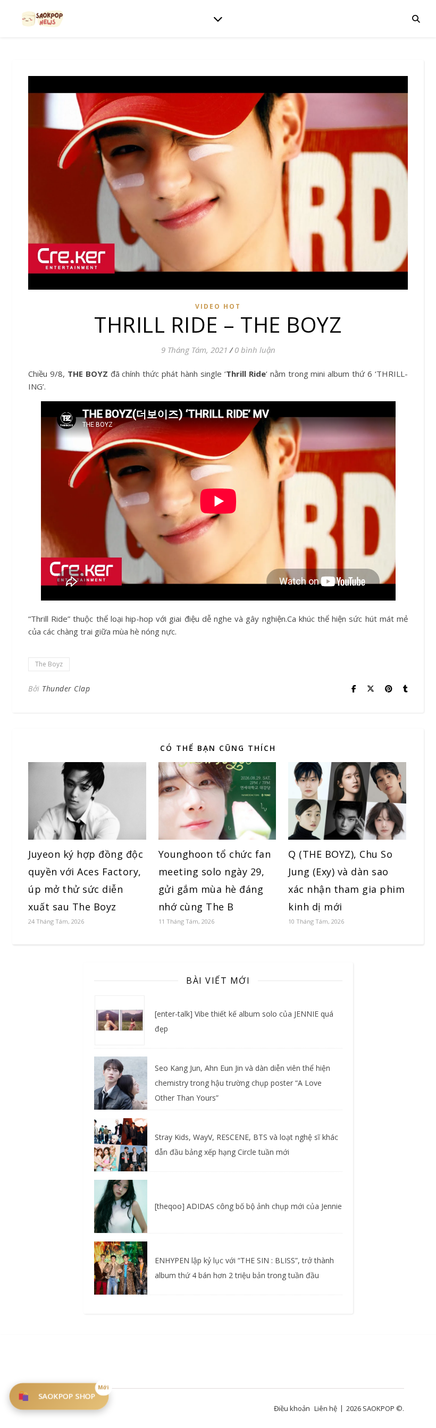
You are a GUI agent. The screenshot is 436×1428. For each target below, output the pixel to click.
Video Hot (218, 306)
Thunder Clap (66, 688)
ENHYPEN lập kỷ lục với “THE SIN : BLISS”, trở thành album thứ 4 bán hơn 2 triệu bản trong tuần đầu (244, 1267)
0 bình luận (254, 349)
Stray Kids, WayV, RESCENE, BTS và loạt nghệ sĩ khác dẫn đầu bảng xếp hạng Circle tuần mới (246, 1144)
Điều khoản (292, 1408)
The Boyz (49, 664)
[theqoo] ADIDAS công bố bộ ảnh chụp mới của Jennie (248, 1206)
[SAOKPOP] (42, 18)
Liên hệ (325, 1408)
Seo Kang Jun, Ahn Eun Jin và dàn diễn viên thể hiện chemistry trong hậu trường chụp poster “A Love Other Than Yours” (242, 1083)
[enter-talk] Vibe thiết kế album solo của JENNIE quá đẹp (244, 1021)
